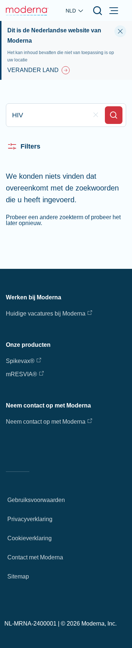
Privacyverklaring (29, 519)
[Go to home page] (27, 10)
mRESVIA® (21, 374)
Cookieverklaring (29, 538)
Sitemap (18, 576)
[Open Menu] (113, 11)
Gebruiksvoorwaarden (36, 500)
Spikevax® (20, 361)
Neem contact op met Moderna (45, 422)
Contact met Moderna (35, 557)
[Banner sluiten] (120, 31)
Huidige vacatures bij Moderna (45, 313)
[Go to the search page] (97, 10)
